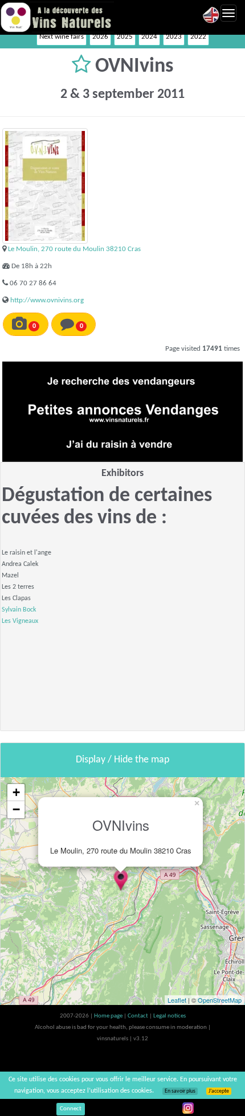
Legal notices (169, 1016)
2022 (198, 36)
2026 (100, 36)
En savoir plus (180, 1091)
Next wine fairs (61, 36)
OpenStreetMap (220, 999)
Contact (138, 1016)
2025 (125, 36)
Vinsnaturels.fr (57, 17)
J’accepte (219, 1091)
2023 (174, 36)
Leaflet (177, 999)
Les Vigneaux (20, 621)
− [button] (16, 809)
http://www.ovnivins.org (47, 300)
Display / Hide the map (122, 759)
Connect (70, 1109)
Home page (109, 1016)
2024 (149, 36)
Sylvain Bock (19, 609)
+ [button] (16, 792)
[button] (83, 66)
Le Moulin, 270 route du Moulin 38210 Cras (74, 249)
